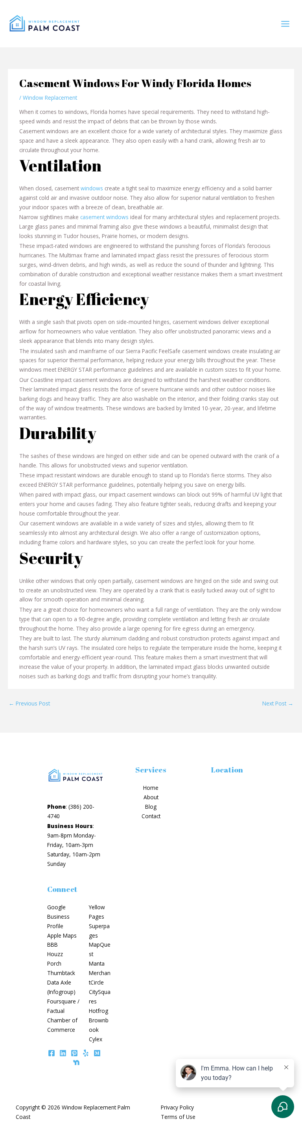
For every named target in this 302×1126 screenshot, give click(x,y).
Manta (97, 963)
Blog (151, 806)
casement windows (104, 217)
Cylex (95, 1039)
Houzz (55, 954)
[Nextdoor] (76, 1062)
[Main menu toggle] (285, 24)
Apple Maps (62, 935)
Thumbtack (61, 973)
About (151, 797)
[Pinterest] (74, 1053)
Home (150, 787)
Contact (151, 816)
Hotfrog (98, 1010)
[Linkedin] (62, 1053)
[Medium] (97, 1053)
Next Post (277, 703)
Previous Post (29, 703)
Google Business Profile (58, 916)
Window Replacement (50, 97)
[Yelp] (85, 1053)
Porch (54, 963)
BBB (52, 944)
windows (92, 188)
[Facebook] (51, 1053)
